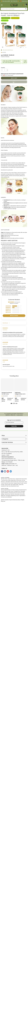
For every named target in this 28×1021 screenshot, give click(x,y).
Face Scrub (10, 483)
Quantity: (3, 67)
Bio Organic (9, 499)
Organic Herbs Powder (18, 483)
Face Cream (21, 481)
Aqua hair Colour (11, 478)
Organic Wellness (4, 492)
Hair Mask (8, 481)
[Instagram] (5, 471)
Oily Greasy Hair (12, 492)
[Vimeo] (11, 471)
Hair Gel (12, 481)
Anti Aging (8, 495)
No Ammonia (19, 492)
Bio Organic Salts (14, 484)
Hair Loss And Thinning (5, 489)
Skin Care (16, 481)
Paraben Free (17, 491)
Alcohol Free (7, 494)
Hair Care (19, 480)
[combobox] (12, 9)
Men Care (9, 486)
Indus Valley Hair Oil (12, 480)
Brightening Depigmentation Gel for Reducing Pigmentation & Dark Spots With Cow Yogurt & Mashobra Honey (20, 393)
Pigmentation (22, 495)
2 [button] (13, 403)
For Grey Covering (14, 489)
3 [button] (14, 403)
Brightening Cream (15, 495)
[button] (23, 47)
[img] (5, 328)
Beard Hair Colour (15, 486)
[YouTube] (8, 471)
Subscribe (14, 426)
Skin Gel (6, 483)
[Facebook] (2, 471)
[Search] (14, 9)
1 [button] (11, 403)
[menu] (2, 5)
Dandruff (21, 489)
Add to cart (14, 78)
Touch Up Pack (4, 480)
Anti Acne (13, 494)
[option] (14, 35)
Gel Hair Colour (4, 478)
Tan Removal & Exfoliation (6, 497)
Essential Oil (3, 486)
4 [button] (16, 403)
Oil (22, 480)
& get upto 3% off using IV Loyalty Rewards (12, 73)
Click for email (20, 415)
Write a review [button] (14, 315)
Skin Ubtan (17, 494)
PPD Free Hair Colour (9, 491)
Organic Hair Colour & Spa (21, 478)
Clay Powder (7, 484)
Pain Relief (22, 491)
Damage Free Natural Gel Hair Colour (7, 393)
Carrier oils (21, 484)
